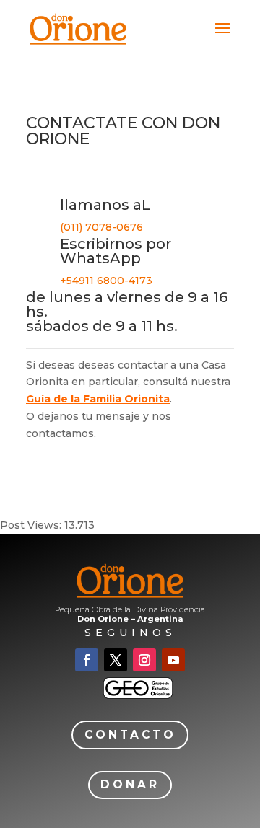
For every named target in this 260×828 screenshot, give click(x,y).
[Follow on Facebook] (86, 659)
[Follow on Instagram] (144, 659)
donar (130, 784)
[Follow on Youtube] (173, 659)
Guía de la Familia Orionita (98, 398)
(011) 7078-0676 (101, 227)
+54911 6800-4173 (106, 280)
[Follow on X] (115, 659)
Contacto (130, 734)
